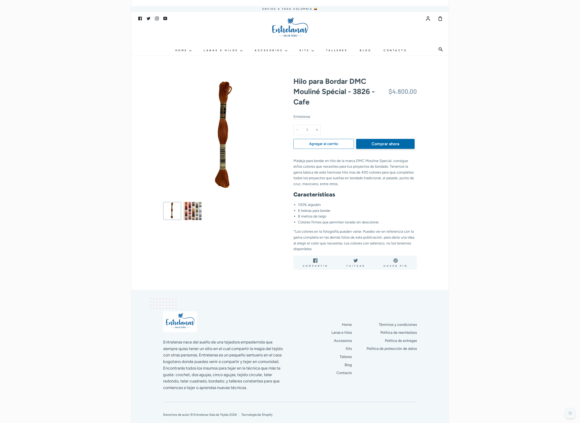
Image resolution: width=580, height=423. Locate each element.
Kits (306, 50)
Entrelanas (301, 116)
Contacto (395, 50)
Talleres (337, 50)
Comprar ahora (385, 143)
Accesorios (270, 50)
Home (182, 50)
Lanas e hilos (222, 50)
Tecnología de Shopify (257, 415)
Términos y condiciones (398, 324)
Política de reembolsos (398, 332)
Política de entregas (401, 340)
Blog (365, 50)
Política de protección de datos (392, 348)
